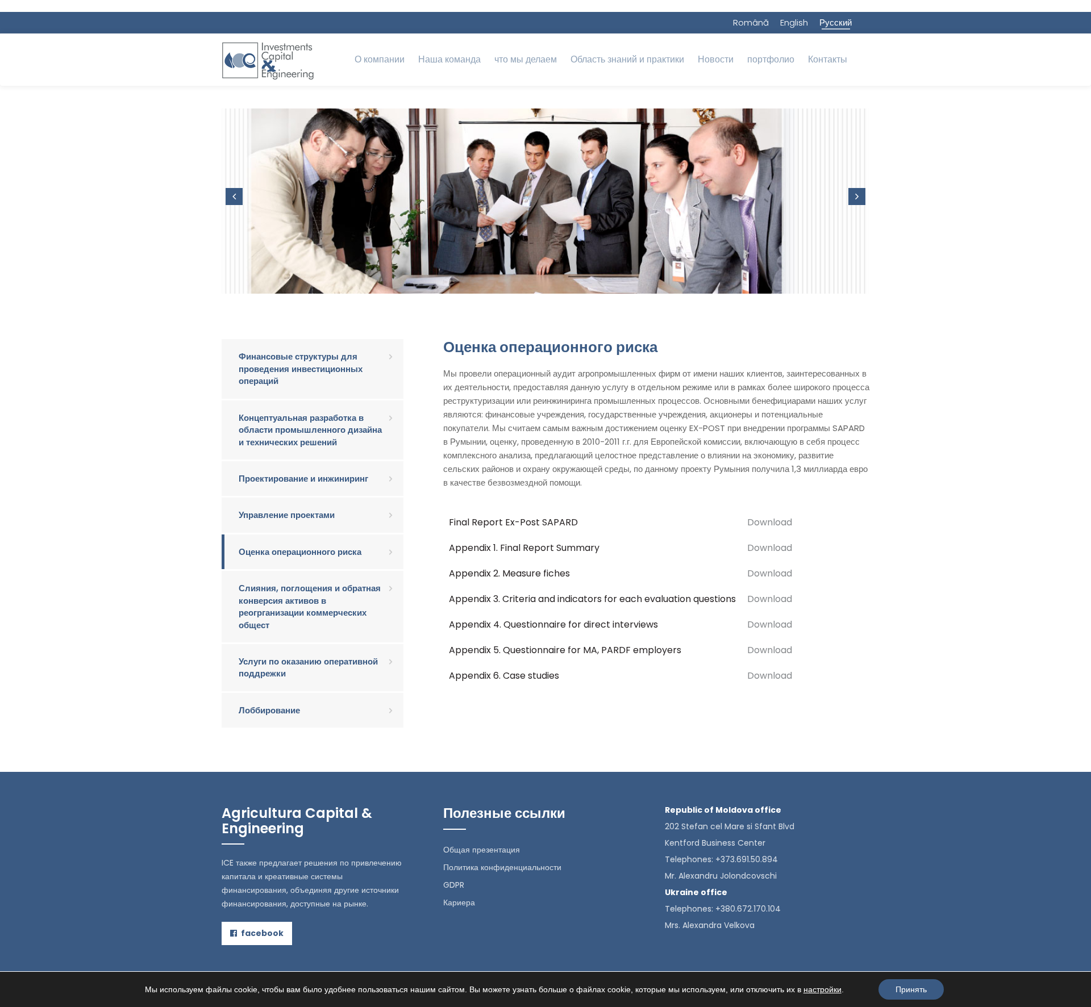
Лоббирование (269, 710)
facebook (261, 933)
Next (857, 196)
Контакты (827, 59)
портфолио (770, 59)
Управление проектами (287, 515)
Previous (234, 196)
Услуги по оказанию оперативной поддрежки (308, 667)
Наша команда (449, 59)
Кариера (459, 902)
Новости (716, 59)
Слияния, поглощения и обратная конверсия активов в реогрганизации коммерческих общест (310, 606)
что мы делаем (525, 59)
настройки (822, 989)
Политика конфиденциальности (502, 867)
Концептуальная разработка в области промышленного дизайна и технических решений (310, 430)
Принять (911, 989)
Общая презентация (481, 849)
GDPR (453, 885)
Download (769, 522)
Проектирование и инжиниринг (303, 478)
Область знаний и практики (627, 59)
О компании (380, 59)
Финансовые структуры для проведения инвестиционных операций (301, 368)
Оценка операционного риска (300, 552)
